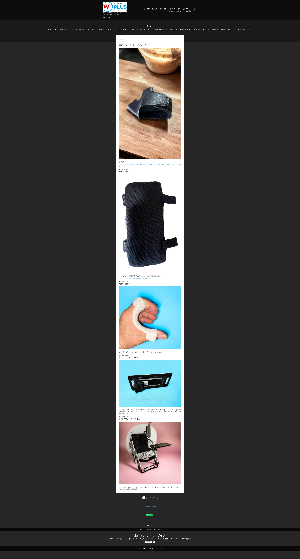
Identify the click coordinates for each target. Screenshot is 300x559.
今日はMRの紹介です (191, 11)
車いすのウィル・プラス (150, 535)
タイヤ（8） (102, 29)
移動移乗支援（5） (186, 29)
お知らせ (179, 9)
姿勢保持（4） (216, 29)
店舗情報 (172, 11)
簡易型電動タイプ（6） (161, 29)
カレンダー (193, 9)
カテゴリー (186, 9)
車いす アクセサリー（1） (229, 29)
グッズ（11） (197, 29)
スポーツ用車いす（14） (78, 29)
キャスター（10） (112, 29)
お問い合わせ (180, 11)
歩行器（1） (242, 29)
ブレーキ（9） (123, 29)
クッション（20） (52, 29)
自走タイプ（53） (64, 29)
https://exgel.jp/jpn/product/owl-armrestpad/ (134, 278)
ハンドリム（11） (134, 29)
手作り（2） (206, 29)
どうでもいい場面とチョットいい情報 (155, 9)
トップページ (171, 9)
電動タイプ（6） (174, 29)
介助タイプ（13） (91, 29)
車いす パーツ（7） (146, 29)
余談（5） (250, 29)
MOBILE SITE (148, 542)
